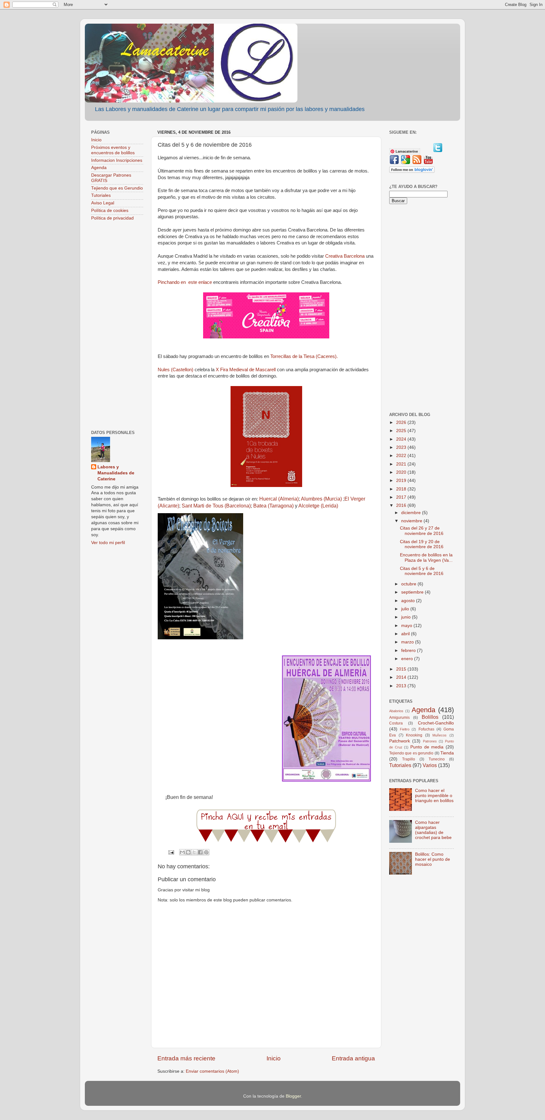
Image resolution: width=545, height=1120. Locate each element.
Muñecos (439, 735)
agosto (408, 600)
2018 (401, 489)
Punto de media (426, 747)
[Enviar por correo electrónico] (182, 852)
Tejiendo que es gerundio (411, 753)
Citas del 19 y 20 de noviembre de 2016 (421, 544)
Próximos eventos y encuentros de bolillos (113, 150)
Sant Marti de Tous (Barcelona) (216, 505)
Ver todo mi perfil (108, 542)
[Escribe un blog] (188, 852)
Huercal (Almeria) (279, 498)
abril (406, 633)
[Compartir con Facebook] (200, 852)
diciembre (411, 512)
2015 (401, 669)
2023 (401, 447)
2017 (401, 497)
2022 (401, 455)
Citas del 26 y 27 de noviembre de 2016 (421, 531)
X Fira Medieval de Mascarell (245, 369)
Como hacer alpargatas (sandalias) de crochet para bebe (433, 830)
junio (406, 617)
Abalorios (396, 711)
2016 (401, 505)
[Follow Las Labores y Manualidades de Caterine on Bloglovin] (412, 171)
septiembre (413, 592)
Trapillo (408, 759)
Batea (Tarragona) (273, 505)
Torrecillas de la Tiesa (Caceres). (304, 356)
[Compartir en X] (194, 852)
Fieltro (404, 729)
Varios (430, 765)
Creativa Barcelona (345, 256)
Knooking (414, 735)
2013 (401, 685)
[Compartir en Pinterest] (206, 852)
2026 (401, 422)
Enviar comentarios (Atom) (212, 1071)
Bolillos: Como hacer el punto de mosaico (432, 859)
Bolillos (430, 717)
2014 (401, 677)
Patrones (430, 741)
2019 (401, 480)
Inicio (274, 1058)
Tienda (447, 753)
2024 (401, 439)
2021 (401, 464)
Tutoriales (101, 195)
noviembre (412, 521)
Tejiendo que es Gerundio (117, 188)
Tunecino (437, 759)
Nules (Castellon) (175, 369)
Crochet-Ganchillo (436, 723)
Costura (396, 723)
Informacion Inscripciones (116, 160)
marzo (408, 642)
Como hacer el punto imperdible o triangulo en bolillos (434, 795)
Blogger (293, 1096)
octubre (409, 584)
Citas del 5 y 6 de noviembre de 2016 (421, 571)
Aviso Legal (102, 203)
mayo (407, 625)
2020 (401, 472)
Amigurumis (399, 717)
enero (407, 658)
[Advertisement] (117, 326)
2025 (401, 430)
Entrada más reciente (186, 1058)
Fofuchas (426, 729)
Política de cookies (109, 210)
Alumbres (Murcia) (321, 498)
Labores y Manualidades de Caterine (115, 473)
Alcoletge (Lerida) (318, 505)
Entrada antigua (353, 1058)
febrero (409, 650)
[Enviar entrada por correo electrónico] (170, 852)
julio (405, 609)
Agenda (99, 167)
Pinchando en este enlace (185, 282)
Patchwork (399, 741)
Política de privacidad (112, 218)
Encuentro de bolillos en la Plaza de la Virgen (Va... (426, 557)
